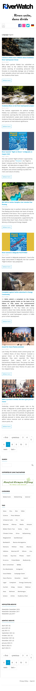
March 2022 (6, 645)
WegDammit (7, 538)
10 (21, 444)
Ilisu (10, 511)
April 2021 (5, 625)
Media (22, 524)
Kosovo (20, 587)
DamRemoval (18, 538)
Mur (16, 511)
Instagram (19, 569)
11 (26, 444)
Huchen (5, 587)
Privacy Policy (24, 681)
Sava (22, 520)
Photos (21, 556)
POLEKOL (19, 161)
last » (13, 449)
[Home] (18, 6)
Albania (28, 547)
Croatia (5, 556)
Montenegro (22, 591)
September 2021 (7, 633)
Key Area (13, 556)
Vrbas (21, 547)
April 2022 (5, 648)
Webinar (28, 587)
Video (22, 511)
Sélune (24, 551)
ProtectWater (16, 560)
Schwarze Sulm (8, 520)
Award (26, 578)
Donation (17, 578)
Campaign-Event (19, 573)
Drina (17, 533)
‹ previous (15, 437)
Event (28, 556)
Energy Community (25, 582)
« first (6, 437)
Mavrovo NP (15, 551)
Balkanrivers (7, 80)
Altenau (14, 524)
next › (5, 449)
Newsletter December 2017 (10, 611)
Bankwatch (6, 542)
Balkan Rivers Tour (9, 529)
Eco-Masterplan (8, 569)
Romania (6, 547)
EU (17, 520)
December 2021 (7, 640)
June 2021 (5, 628)
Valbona (5, 551)
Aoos (4, 591)
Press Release (15, 515)
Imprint (32, 681)
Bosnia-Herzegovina (19, 542)
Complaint (12, 582)
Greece (5, 596)
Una (30, 551)
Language (5, 35)
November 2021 (7, 638)
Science (5, 515)
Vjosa (4, 511)
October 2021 (6, 635)
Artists (13, 596)
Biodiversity (26, 560)
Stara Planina (7, 578)
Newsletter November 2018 (10, 609)
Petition (14, 547)
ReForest (12, 591)
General (27, 497)
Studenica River (23, 596)
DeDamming (18, 497)
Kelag (13, 587)
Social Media (7, 573)
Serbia (19, 565)
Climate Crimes (8, 533)
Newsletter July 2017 (8, 614)
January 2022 (6, 643)
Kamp (20, 529)
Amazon (29, 524)
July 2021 (5, 630)
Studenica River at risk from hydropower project (18, 106)
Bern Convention (8, 565)
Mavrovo (5, 524)
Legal (4, 582)
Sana (26, 529)
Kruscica (5, 560)
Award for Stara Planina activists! (13, 347)
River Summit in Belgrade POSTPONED (14, 253)
